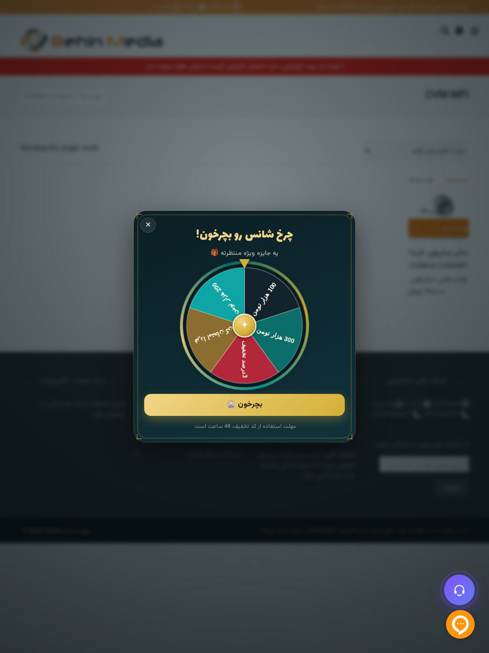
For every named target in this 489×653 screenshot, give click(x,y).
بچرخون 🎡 (244, 405)
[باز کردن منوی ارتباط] (459, 590)
